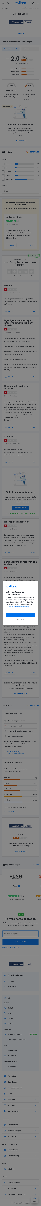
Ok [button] (20, 615)
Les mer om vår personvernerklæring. (17, 606)
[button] (20, 619)
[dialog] (20, 603)
